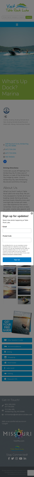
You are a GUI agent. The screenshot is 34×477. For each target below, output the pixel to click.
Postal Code (7, 236)
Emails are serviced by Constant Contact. (12, 254)
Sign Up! (17, 260)
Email (5, 226)
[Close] (32, 213)
